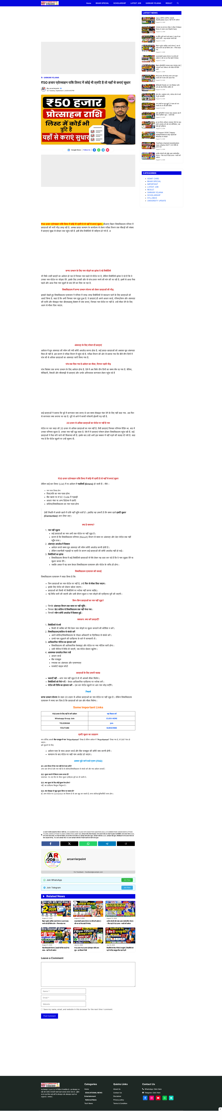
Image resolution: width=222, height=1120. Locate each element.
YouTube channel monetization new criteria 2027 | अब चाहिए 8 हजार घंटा (167, 145)
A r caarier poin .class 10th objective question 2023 (86, 832)
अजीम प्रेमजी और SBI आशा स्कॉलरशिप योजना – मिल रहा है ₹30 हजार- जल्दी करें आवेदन (168, 155)
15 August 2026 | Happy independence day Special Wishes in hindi (166, 134)
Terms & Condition (120, 1103)
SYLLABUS (152, 198)
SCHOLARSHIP (119, 3)
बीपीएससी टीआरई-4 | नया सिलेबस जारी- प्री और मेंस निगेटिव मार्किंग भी (168, 86)
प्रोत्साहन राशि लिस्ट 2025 (100, 836)
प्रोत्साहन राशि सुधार (111, 836)
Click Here (158, 1089)
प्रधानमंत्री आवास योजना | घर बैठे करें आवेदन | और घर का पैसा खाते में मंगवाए (167, 57)
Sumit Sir (77, 834)
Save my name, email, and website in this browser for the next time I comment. (78, 1009)
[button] (178, 3)
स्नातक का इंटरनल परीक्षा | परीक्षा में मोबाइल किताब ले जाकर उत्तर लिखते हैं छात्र (168, 28)
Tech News (88, 1103)
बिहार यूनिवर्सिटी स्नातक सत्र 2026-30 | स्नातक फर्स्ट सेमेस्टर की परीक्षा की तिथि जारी (168, 67)
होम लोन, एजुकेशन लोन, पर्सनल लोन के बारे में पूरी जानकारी (168, 95)
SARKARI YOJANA (153, 3)
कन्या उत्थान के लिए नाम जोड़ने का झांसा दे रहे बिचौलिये (109, 834)
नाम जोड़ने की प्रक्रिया (60, 836)
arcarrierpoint (54, 88)
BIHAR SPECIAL (102, 3)
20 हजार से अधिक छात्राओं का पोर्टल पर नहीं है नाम (54, 832)
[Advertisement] (88, 25)
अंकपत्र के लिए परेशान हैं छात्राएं (89, 834)
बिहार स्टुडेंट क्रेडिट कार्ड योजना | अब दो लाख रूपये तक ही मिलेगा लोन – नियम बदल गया (168, 48)
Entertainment (90, 1096)
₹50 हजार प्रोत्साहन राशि (60, 837)
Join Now (127, 880)
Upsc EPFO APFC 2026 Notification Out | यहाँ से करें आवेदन (168, 19)
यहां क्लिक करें (112, 714)
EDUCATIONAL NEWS (93, 1093)
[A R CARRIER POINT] (50, 3)
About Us (116, 1089)
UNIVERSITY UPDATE (156, 201)
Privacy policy (118, 1100)
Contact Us (117, 1093)
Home (88, 3)
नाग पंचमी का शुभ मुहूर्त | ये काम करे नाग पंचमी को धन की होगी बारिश (167, 105)
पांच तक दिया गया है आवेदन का (73, 836)
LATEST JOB (136, 3)
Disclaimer (117, 1096)
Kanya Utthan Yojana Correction (61, 834)
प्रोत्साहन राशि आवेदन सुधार (86, 836)
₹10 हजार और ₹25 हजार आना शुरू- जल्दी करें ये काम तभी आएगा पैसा (167, 77)
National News (91, 1100)
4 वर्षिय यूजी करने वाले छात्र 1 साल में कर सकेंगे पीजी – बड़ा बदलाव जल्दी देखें (168, 37)
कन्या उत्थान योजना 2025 (128, 834)
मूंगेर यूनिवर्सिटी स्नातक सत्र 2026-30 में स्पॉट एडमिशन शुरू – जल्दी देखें (168, 114)
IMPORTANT (152, 184)
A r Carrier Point (111, 832)
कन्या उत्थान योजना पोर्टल (48, 836)
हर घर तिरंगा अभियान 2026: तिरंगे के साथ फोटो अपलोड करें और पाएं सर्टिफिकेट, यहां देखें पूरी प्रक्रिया (168, 124)
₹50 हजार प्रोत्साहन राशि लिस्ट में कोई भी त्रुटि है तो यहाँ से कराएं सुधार (82, 837)
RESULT (169, 3)
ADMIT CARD (153, 178)
